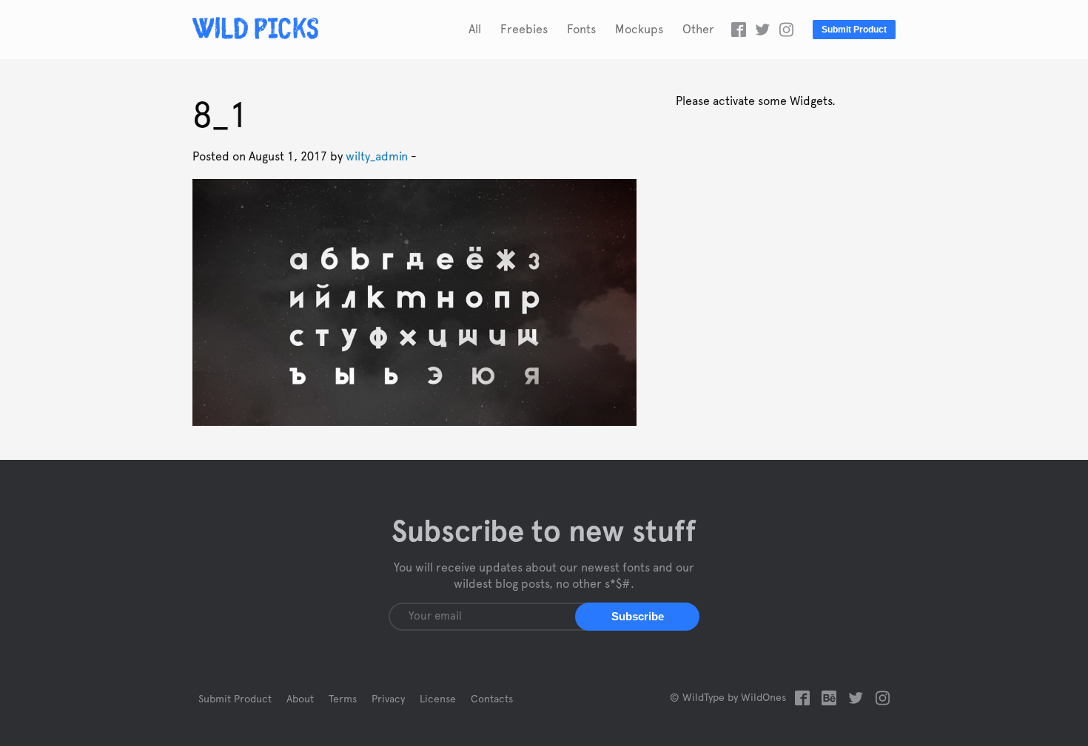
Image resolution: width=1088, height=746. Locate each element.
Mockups (639, 29)
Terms (343, 699)
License (438, 699)
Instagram (786, 29)
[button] (637, 617)
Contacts (492, 699)
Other (698, 29)
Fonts (581, 29)
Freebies (524, 29)
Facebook (738, 29)
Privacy (388, 699)
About (300, 699)
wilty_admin (377, 157)
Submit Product (854, 29)
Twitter (762, 29)
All (475, 29)
